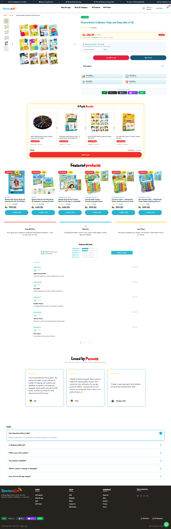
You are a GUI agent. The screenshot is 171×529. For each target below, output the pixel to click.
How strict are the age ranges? (20, 476)
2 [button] (83, 343)
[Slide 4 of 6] (6, 37)
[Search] (144, 8)
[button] (75, 248)
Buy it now (148, 58)
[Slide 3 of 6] (6, 32)
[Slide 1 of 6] (6, 21)
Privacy (105, 504)
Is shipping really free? (17, 445)
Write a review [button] (122, 253)
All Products (38, 495)
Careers (105, 501)
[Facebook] (138, 496)
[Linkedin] (147, 496)
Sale (36, 501)
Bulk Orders (72, 507)
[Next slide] (75, 45)
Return (71, 501)
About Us (105, 495)
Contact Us (72, 504)
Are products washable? (17, 461)
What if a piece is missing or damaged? (23, 468)
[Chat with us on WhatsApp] (166, 524)
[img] (37, 267)
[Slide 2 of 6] (6, 26)
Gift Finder (38, 504)
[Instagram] (141, 496)
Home (5, 15)
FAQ (70, 495)
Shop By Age (39, 498)
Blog (104, 498)
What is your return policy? (18, 453)
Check (105, 49)
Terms (104, 507)
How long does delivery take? (19, 433)
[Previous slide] (12, 45)
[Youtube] (144, 496)
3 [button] (86, 343)
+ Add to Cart (16, 212)
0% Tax (11, 15)
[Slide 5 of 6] (6, 43)
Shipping (71, 498)
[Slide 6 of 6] (6, 48)
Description (87, 66)
